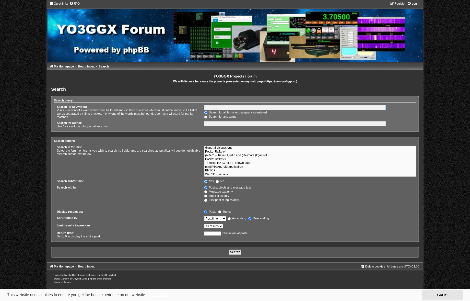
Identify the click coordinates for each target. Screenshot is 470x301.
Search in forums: (69, 147)
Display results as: (70, 211)
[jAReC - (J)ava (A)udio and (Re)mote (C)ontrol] (310, 155)
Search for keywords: (72, 107)
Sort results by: (67, 218)
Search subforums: (70, 181)
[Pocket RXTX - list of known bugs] (310, 163)
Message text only (220, 191)
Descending (260, 218)
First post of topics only (223, 200)
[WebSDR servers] (310, 175)
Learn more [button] (158, 295)
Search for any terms (222, 116)
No (222, 181)
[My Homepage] (235, 32)
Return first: (65, 233)
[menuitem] (75, 3)
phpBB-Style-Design (99, 278)
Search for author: (69, 123)
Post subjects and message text (229, 187)
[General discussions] (310, 148)
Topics (226, 211)
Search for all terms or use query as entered (237, 112)
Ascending (239, 218)
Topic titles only (218, 196)
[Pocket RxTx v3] (310, 159)
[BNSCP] (310, 171)
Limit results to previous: (74, 225)
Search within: (67, 187)
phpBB (72, 275)
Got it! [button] (442, 295)
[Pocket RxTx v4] (310, 152)
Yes (211, 181)
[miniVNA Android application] (310, 167)
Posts (212, 211)
